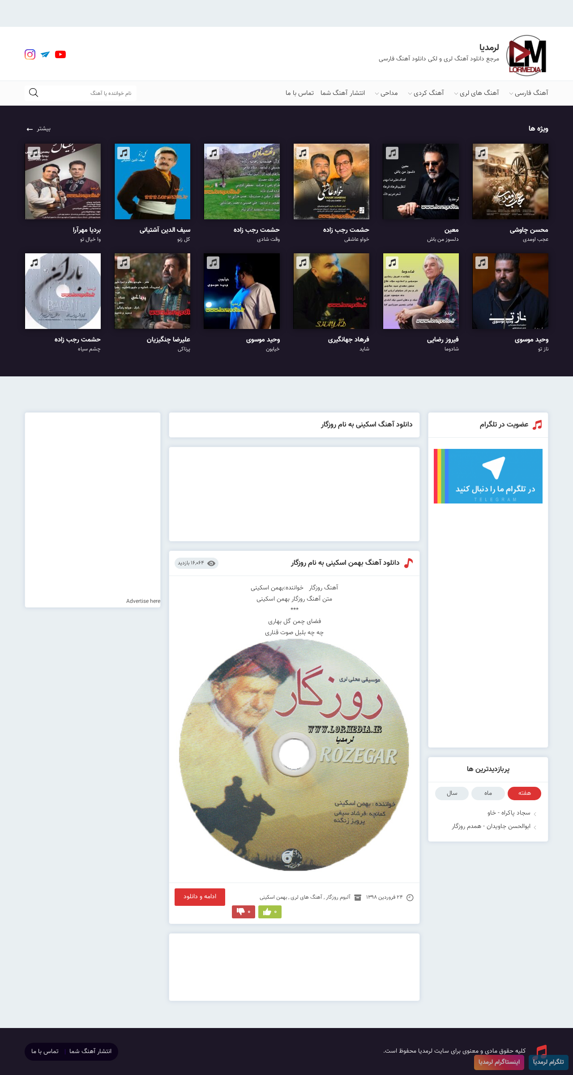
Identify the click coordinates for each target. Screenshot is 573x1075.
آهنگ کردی (429, 93)
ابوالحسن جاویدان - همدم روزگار (491, 827)
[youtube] (60, 54)
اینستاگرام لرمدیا (499, 1062)
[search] (34, 93)
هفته (524, 793)
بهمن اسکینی (273, 897)
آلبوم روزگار (338, 897)
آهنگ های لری (479, 93)
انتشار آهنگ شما (343, 93)
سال (452, 793)
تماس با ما (300, 93)
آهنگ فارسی (531, 93)
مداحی (389, 93)
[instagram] (30, 54)
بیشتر (44, 129)
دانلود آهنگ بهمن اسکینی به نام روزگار (345, 563)
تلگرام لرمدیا (548, 1062)
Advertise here (143, 601)
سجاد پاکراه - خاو (508, 813)
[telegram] (45, 54)
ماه (488, 793)
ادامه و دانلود (200, 897)
